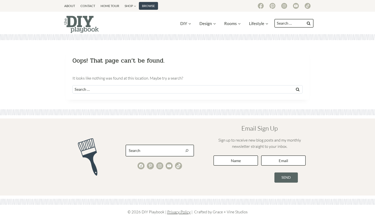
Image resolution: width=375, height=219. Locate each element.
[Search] (187, 150)
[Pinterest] (272, 6)
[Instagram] (284, 6)
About (69, 6)
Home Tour (110, 6)
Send (286, 177)
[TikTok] (307, 6)
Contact (87, 6)
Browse (148, 6)
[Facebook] (261, 6)
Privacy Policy (179, 211)
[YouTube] (296, 6)
